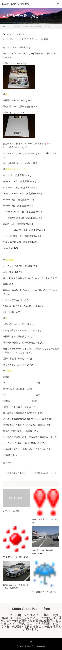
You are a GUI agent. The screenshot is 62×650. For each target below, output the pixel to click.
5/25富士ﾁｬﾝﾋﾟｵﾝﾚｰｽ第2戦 (44, 592)
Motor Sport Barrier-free (31, 609)
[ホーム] (4, 25)
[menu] (58, 4)
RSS (31, 641)
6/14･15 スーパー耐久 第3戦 (16, 557)
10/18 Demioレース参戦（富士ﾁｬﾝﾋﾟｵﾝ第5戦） (16, 586)
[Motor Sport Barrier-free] (26, 4)
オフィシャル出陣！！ (13, 511)
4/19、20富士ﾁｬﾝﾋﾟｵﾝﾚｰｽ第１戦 (45, 521)
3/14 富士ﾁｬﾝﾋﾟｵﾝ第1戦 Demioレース (43, 552)
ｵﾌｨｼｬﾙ (21, 34)
